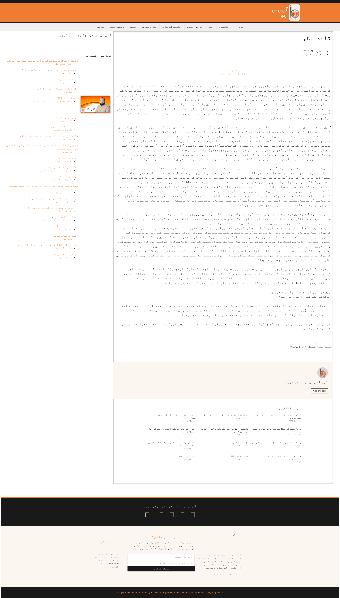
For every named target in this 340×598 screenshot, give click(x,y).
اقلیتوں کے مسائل (172, 27)
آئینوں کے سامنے (67, 157)
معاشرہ (100, 27)
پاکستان (223, 27)
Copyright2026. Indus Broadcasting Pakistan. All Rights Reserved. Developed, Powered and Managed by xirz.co (170, 592)
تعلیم (132, 27)
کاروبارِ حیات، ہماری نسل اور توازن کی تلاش (49, 135)
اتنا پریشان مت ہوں (65, 235)
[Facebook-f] (193, 514)
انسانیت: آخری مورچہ (64, 217)
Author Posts (319, 391)
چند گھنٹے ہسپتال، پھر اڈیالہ (284, 456)
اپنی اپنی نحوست (186, 456)
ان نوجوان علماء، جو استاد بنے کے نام (52, 207)
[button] (328, 345)
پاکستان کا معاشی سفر (63, 167)
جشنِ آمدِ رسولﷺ (239, 456)
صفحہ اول (239, 27)
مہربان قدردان (68, 176)
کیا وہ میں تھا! (67, 226)
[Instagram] (147, 514)
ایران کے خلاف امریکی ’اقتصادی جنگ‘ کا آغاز (171, 429)
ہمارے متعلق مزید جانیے (227, 574)
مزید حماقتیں (240, 442)
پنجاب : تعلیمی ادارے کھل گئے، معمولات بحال (276, 442)
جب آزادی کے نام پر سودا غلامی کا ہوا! (53, 198)
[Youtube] (172, 514)
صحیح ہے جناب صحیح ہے (63, 126)
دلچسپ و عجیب (117, 27)
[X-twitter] (182, 514)
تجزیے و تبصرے (195, 27)
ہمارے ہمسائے (149, 27)
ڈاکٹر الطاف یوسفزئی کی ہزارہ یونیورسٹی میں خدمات (42, 60)
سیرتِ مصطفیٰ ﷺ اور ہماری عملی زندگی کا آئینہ (47, 244)
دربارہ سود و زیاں (65, 254)
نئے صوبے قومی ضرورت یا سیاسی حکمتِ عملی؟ (224, 415)
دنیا (211, 27)
